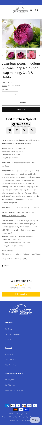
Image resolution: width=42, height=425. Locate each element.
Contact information (28, 420)
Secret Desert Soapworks (14, 390)
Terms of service (35, 417)
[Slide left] (2, 55)
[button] (4, 10)
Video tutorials (10, 365)
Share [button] (6, 266)
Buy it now (21, 109)
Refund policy (13, 417)
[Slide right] (39, 55)
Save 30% (23, 124)
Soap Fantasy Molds (20, 414)
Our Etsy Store (10, 380)
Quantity (5, 90)
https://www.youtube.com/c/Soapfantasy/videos (21, 254)
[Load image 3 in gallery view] (31, 54)
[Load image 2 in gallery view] (21, 54)
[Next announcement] (37, 2)
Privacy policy (23, 417)
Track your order (11, 359)
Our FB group (10, 385)
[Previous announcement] (4, 2)
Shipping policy (15, 420)
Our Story (8, 329)
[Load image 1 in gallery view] (10, 54)
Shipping (4, 85)
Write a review (21, 294)
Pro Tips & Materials (12, 334)
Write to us (9, 354)
